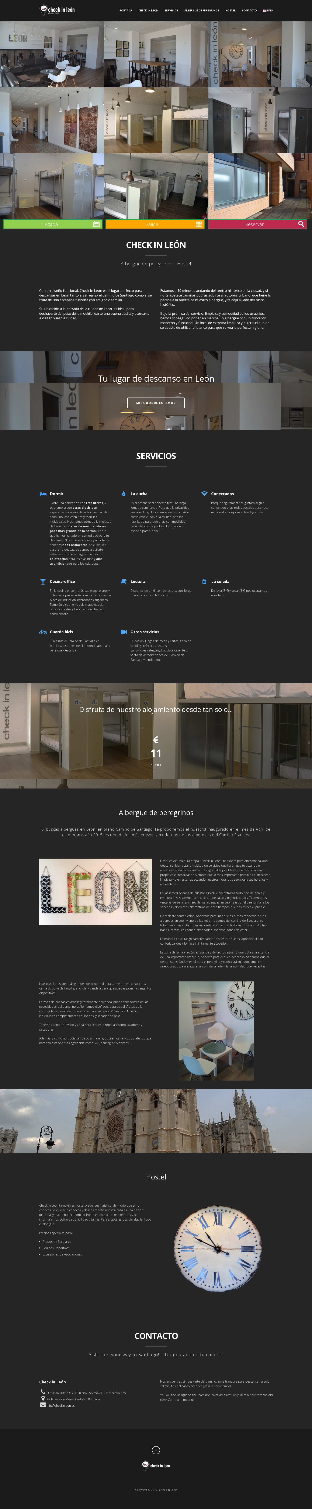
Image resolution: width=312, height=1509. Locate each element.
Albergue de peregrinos (201, 10)
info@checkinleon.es (61, 1406)
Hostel (230, 10)
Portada (125, 10)
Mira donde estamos (156, 403)
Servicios (171, 10)
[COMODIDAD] (156, 186)
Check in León (148, 10)
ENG (270, 10)
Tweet (160, 1480)
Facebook (152, 1480)
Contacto (249, 10)
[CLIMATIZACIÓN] (52, 186)
